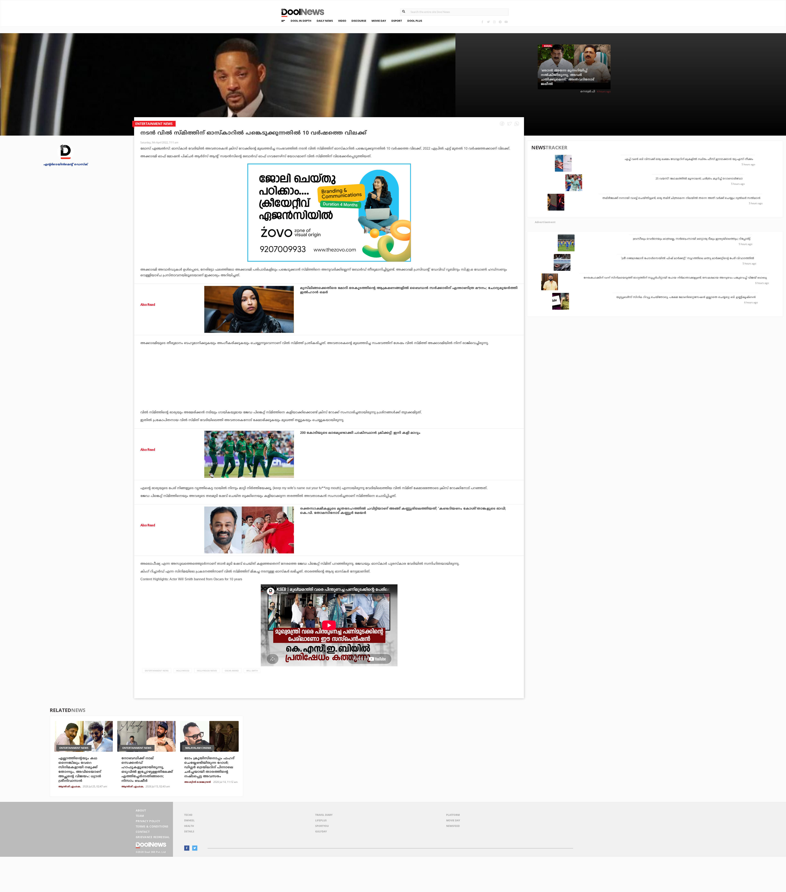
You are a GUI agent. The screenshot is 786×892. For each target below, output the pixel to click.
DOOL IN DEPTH (301, 21)
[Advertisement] (329, 212)
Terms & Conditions (152, 826)
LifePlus (321, 820)
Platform (453, 815)
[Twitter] (488, 21)
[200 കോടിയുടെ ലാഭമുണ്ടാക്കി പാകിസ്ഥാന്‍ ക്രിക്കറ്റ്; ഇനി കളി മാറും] (249, 454)
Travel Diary (323, 815)
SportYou (322, 826)
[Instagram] (494, 21)
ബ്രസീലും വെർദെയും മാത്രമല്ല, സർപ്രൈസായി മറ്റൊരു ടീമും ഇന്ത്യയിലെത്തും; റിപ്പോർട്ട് (691, 239)
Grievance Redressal (153, 837)
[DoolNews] (300, 12)
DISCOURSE (358, 21)
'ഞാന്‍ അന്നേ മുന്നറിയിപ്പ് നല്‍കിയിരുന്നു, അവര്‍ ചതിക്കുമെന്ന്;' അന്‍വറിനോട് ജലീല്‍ (567, 77)
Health (189, 826)
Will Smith (252, 670)
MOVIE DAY (379, 21)
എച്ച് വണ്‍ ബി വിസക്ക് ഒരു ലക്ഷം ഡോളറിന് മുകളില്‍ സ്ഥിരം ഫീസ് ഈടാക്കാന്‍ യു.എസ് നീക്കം (689, 159)
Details (189, 831)
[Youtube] (506, 21)
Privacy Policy (148, 821)
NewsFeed (453, 826)
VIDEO (342, 21)
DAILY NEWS (325, 21)
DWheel (189, 820)
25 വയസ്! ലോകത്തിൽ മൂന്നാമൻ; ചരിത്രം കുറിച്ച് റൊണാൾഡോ (699, 178)
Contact (143, 832)
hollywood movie (207, 670)
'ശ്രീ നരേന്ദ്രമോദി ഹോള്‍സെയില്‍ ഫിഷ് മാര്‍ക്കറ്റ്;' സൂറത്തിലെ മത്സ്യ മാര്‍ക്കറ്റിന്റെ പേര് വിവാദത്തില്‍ (687, 258)
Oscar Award (232, 670)
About (141, 810)
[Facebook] (482, 21)
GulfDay (321, 831)
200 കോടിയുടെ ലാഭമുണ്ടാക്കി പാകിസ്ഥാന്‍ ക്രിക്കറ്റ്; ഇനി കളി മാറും (360, 433)
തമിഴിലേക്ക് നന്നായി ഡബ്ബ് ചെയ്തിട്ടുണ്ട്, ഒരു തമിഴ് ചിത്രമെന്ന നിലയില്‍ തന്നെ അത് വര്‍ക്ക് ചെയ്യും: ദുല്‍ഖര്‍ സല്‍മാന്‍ (681, 198)
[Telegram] (500, 21)
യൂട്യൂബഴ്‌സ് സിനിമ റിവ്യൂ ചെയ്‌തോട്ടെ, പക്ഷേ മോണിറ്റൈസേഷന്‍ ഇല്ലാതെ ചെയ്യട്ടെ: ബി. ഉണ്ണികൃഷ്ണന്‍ (686, 297)
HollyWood (182, 670)
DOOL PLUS (414, 21)
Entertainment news (156, 670)
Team (140, 816)
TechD (188, 815)
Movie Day (453, 820)
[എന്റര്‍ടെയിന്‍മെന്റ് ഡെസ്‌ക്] (65, 152)
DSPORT (396, 21)
